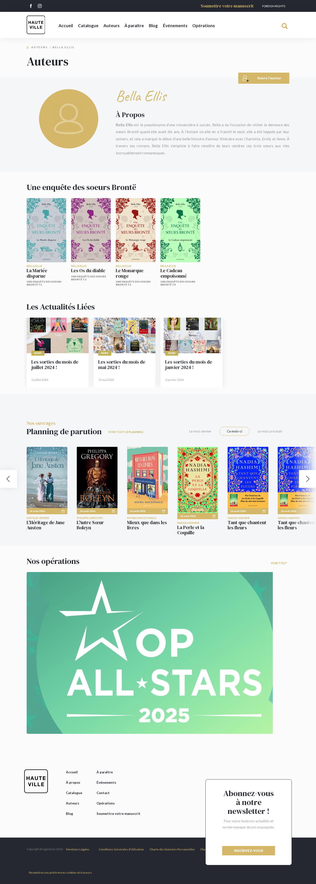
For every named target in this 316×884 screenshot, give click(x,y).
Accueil (66, 25)
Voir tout (279, 563)
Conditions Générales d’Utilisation (121, 849)
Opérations (203, 25)
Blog (153, 25)
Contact (103, 793)
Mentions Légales (77, 849)
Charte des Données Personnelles (172, 849)
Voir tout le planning (125, 431)
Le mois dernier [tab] (200, 431)
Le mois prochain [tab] (270, 431)
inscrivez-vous (248, 851)
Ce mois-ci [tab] (234, 431)
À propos (73, 782)
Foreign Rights (273, 6)
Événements (175, 25)
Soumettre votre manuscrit (227, 6)
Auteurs (111, 25)
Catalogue (88, 25)
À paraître (134, 25)
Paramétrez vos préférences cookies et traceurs (60, 872)
